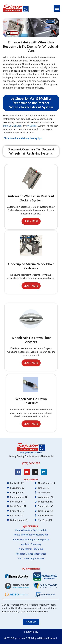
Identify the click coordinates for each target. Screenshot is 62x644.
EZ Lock (17, 125)
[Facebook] (18, 472)
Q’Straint (31, 125)
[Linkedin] (44, 472)
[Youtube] (27, 472)
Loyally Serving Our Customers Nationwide (31, 456)
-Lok (10, 125)
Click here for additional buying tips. (22, 138)
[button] (57, 8)
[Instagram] (35, 472)
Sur (4, 125)
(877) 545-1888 (31, 463)
